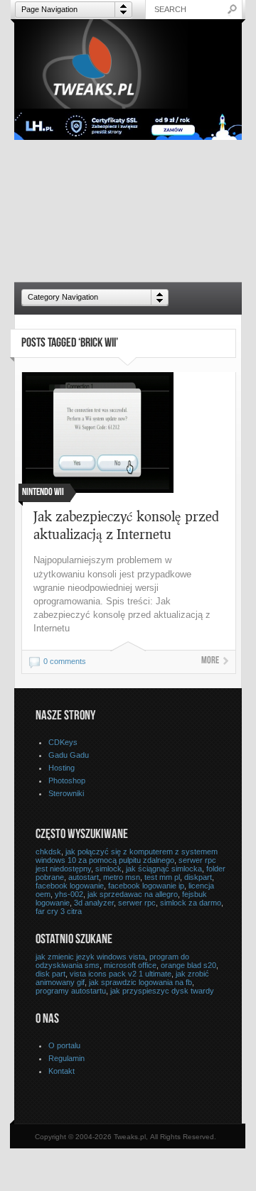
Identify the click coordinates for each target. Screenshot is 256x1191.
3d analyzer (94, 902)
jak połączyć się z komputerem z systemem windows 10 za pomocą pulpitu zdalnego (127, 855)
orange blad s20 (188, 965)
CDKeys (63, 742)
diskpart (198, 877)
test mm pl (162, 877)
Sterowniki (66, 793)
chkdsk (48, 851)
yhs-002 (69, 894)
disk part (50, 973)
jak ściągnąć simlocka (164, 868)
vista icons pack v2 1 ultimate (120, 973)
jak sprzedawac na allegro (132, 894)
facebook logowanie (70, 885)
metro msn (121, 877)
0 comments (64, 661)
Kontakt (61, 1071)
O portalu (64, 1045)
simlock (108, 868)
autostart (83, 877)
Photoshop (66, 780)
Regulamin (66, 1058)
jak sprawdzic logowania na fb (140, 982)
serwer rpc (137, 902)
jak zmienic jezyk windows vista (90, 956)
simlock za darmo (190, 902)
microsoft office (130, 965)
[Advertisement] (128, 211)
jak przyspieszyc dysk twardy (162, 990)
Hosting (61, 767)
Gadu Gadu (68, 755)
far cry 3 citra (59, 911)
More (210, 661)
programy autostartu (71, 990)
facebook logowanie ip (146, 885)
